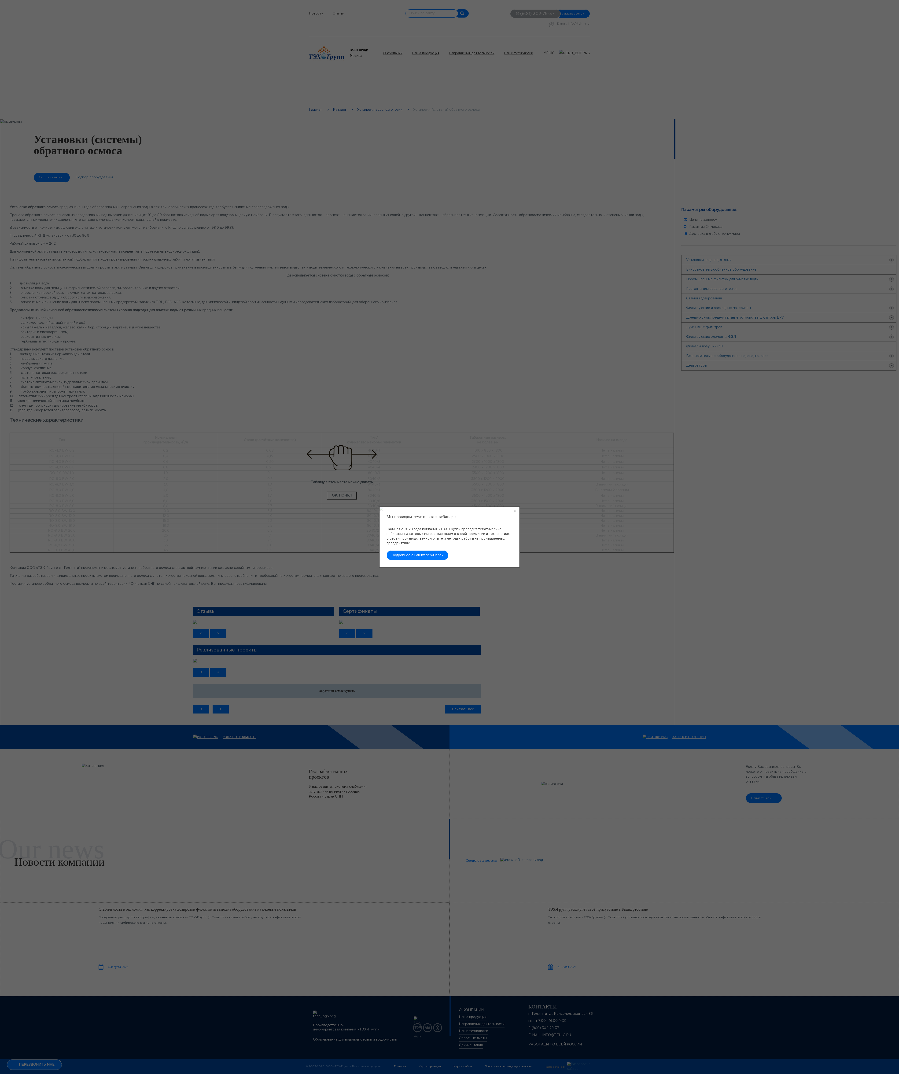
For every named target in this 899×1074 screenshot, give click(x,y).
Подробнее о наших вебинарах (417, 555)
